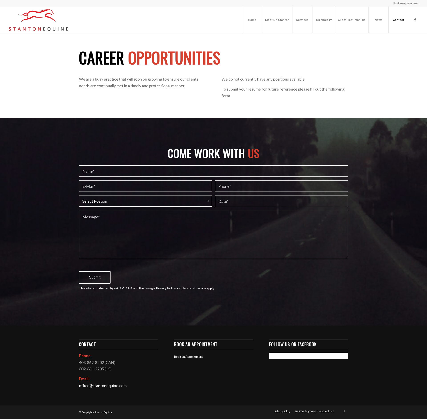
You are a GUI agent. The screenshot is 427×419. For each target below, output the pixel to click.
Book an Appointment (406, 3)
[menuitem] (405, 3)
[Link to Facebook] (415, 19)
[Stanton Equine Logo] (38, 19)
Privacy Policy (166, 288)
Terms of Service (194, 288)
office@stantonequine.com (103, 385)
